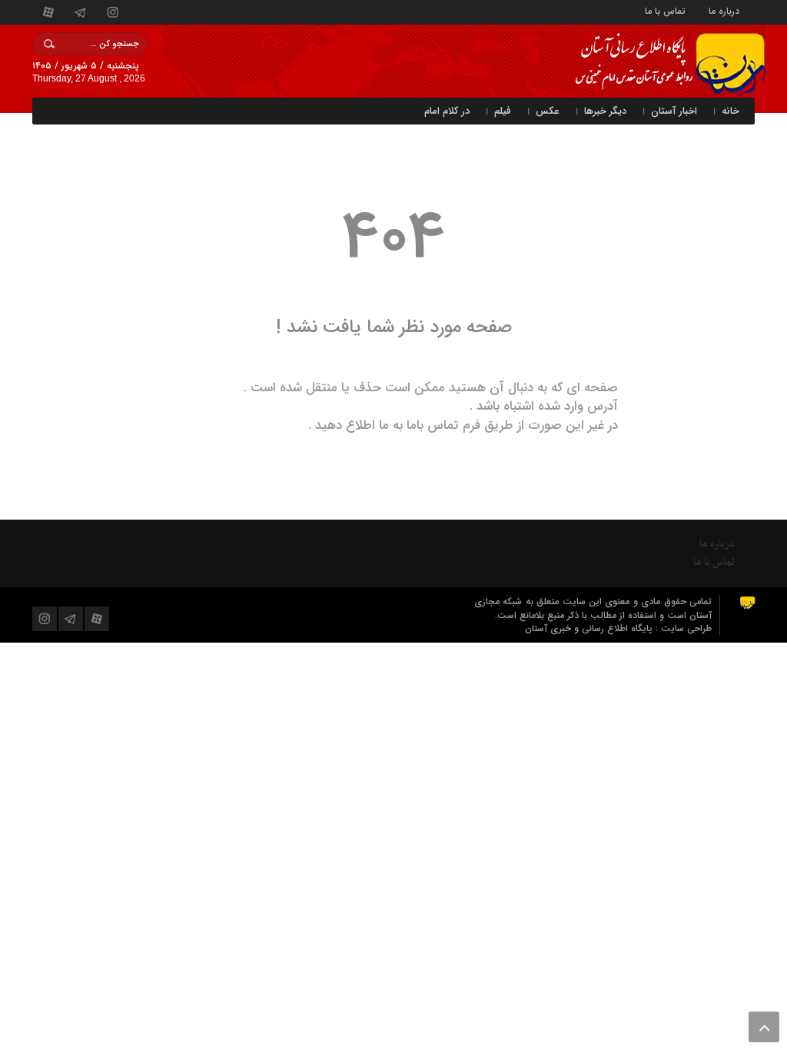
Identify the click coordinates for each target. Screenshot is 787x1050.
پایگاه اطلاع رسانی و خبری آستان (590, 628)
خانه (730, 111)
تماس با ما (665, 10)
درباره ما (724, 10)
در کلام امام (447, 111)
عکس (548, 111)
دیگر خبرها (605, 111)
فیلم (502, 111)
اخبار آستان (674, 111)
